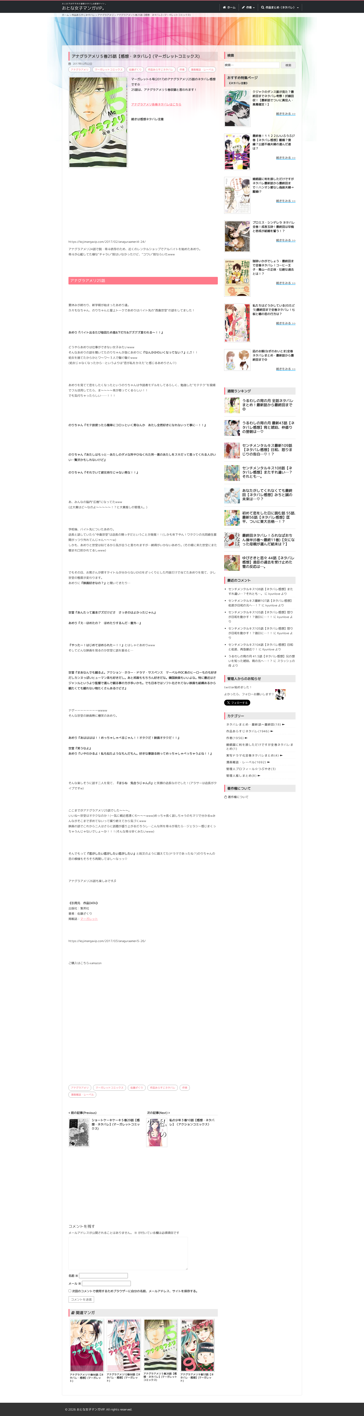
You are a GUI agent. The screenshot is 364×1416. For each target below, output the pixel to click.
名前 (73, 1276)
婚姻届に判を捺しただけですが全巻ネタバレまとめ (259, 747)
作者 (182, 69)
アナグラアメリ (79, 69)
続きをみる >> (286, 114)
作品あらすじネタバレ (160, 69)
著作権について (238, 797)
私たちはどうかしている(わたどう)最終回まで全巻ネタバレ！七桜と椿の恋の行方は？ (274, 309)
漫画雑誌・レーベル (202, 69)
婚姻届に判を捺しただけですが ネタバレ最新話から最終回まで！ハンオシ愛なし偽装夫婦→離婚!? (273, 185)
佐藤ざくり (135, 69)
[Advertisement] (182, 31)
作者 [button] (249, 7)
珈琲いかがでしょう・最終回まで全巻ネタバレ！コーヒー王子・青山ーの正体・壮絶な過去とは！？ (273, 267)
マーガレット (89, 919)
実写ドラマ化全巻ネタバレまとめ (252, 755)
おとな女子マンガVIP (90, 1409)
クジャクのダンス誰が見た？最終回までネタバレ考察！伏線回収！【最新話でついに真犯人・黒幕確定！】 (273, 98)
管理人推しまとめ (241, 776)
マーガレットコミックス (109, 69)
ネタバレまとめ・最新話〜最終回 (253, 724)
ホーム (231, 7)
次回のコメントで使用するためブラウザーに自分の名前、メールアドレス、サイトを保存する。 (135, 1291)
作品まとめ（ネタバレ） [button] (281, 7)
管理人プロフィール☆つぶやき (251, 769)
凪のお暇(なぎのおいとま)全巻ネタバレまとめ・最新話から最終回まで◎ (273, 355)
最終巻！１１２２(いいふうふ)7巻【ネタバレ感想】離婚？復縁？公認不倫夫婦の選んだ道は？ (274, 142)
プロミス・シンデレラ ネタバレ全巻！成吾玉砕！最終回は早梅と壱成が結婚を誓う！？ (274, 226)
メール (74, 1283)
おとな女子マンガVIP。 (84, 8)
